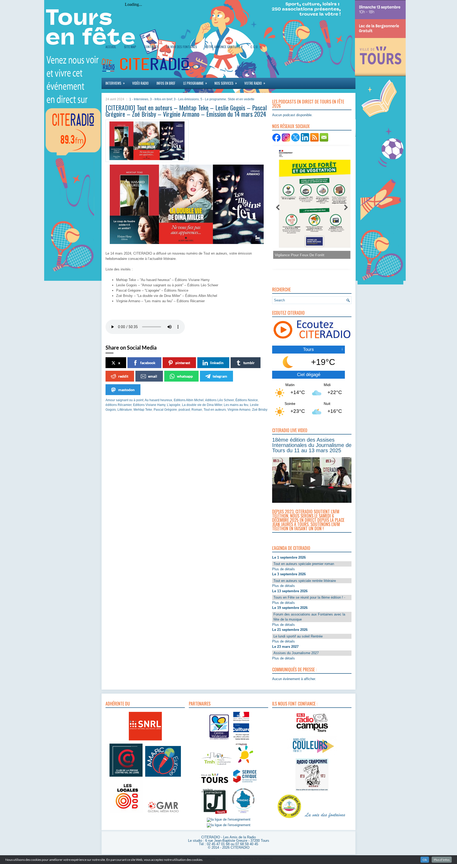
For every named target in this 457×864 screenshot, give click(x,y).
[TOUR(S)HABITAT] (216, 765)
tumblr (249, 362)
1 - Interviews (138, 99)
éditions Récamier (118, 405)
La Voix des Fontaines (182, 46)
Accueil (111, 46)
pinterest (182, 362)
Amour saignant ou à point (124, 400)
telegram (220, 376)
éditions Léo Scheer (219, 400)
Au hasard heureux (158, 400)
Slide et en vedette (241, 99)
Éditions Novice (246, 400)
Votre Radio (254, 83)
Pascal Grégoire (165, 409)
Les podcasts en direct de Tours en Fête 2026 (308, 103)
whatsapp (185, 376)
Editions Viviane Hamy (149, 405)
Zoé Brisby (259, 409)
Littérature (124, 409)
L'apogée (173, 405)
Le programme (195, 83)
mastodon (126, 389)
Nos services (225, 83)
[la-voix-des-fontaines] (325, 818)
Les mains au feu (236, 405)
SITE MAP (130, 46)
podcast (184, 409)
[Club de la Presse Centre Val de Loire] (126, 777)
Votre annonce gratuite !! (224, 46)
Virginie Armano (238, 409)
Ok (425, 860)
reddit (123, 376)
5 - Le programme (213, 99)
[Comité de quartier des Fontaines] (289, 818)
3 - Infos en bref (161, 99)
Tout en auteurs (215, 409)
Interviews (115, 83)
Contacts (151, 46)
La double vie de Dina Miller (202, 405)
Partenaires (200, 703)
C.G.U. (255, 46)
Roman (196, 409)
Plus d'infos (442, 860)
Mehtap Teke (143, 409)
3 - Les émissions (186, 99)
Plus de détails (283, 569)
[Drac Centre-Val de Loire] (219, 740)
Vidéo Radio (140, 83)
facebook (148, 362)
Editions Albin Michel (189, 400)
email (152, 376)
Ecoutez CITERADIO (288, 313)
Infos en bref (166, 83)
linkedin (216, 362)
